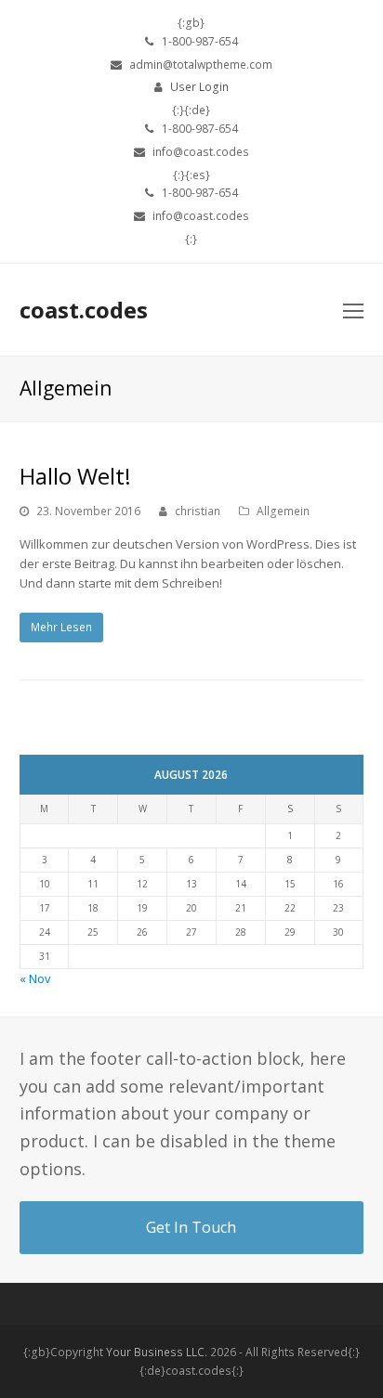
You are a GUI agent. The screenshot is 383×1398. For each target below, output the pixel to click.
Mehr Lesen (61, 627)
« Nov (35, 978)
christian (197, 511)
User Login (199, 87)
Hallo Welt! (75, 475)
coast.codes (84, 309)
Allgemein (283, 511)
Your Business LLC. (156, 1352)
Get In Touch (191, 1227)
